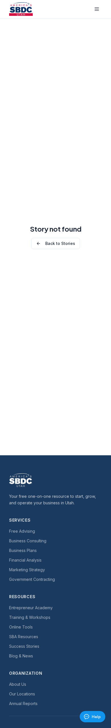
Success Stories (24, 646)
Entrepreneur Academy (31, 607)
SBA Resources (23, 636)
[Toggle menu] (97, 9)
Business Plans (23, 550)
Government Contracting (32, 579)
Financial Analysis (25, 560)
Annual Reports (23, 703)
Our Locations (22, 693)
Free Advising (22, 531)
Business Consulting (27, 540)
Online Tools (21, 627)
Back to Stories (60, 243)
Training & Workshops (29, 617)
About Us (17, 684)
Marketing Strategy (27, 569)
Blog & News (21, 655)
